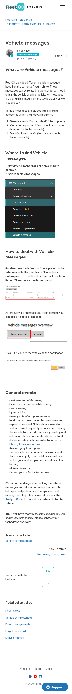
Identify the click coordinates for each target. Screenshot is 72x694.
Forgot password (15, 631)
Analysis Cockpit (15, 499)
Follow (58, 55)
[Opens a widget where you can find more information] (55, 687)
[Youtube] (35, 677)
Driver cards (12, 611)
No (47, 583)
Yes (48, 570)
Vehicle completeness (18, 540)
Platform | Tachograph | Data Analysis (32, 23)
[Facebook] (30, 677)
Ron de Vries (23, 50)
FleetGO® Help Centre (18, 19)
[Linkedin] (40, 677)
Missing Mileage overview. (25, 444)
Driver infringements (17, 624)
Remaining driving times (52, 554)
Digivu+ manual (14, 637)
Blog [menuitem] (38, 668)
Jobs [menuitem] (49, 668)
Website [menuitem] (25, 668)
